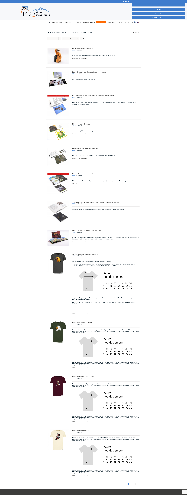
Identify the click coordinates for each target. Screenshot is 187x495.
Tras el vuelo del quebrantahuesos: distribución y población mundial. (95, 202)
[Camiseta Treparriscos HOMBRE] (58, 440)
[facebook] (120, 1)
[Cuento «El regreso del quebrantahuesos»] (58, 238)
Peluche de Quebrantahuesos (82, 48)
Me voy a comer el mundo (81, 124)
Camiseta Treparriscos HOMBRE (83, 431)
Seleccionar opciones (77, 313)
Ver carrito (136, 32)
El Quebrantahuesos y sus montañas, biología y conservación (93, 96)
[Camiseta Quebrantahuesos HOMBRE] (58, 263)
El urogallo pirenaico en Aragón (83, 174)
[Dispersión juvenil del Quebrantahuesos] (58, 157)
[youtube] (126, 1)
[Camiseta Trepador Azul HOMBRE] (58, 386)
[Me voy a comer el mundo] (58, 131)
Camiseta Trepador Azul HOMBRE (83, 377)
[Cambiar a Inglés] (138, 22)
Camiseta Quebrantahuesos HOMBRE (85, 254)
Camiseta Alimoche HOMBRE (82, 323)
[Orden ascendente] (63, 38)
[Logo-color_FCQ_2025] (35, 6)
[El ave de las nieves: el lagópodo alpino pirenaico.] (58, 79)
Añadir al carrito (76, 58)
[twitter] (123, 1)
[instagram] (128, 1)
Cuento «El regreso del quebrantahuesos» (86, 230)
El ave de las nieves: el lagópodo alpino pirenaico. (89, 72)
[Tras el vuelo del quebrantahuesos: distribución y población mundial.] (58, 211)
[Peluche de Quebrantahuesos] (58, 56)
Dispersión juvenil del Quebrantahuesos (86, 148)
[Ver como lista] (83, 38)
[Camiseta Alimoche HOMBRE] (58, 332)
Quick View (84, 58)
